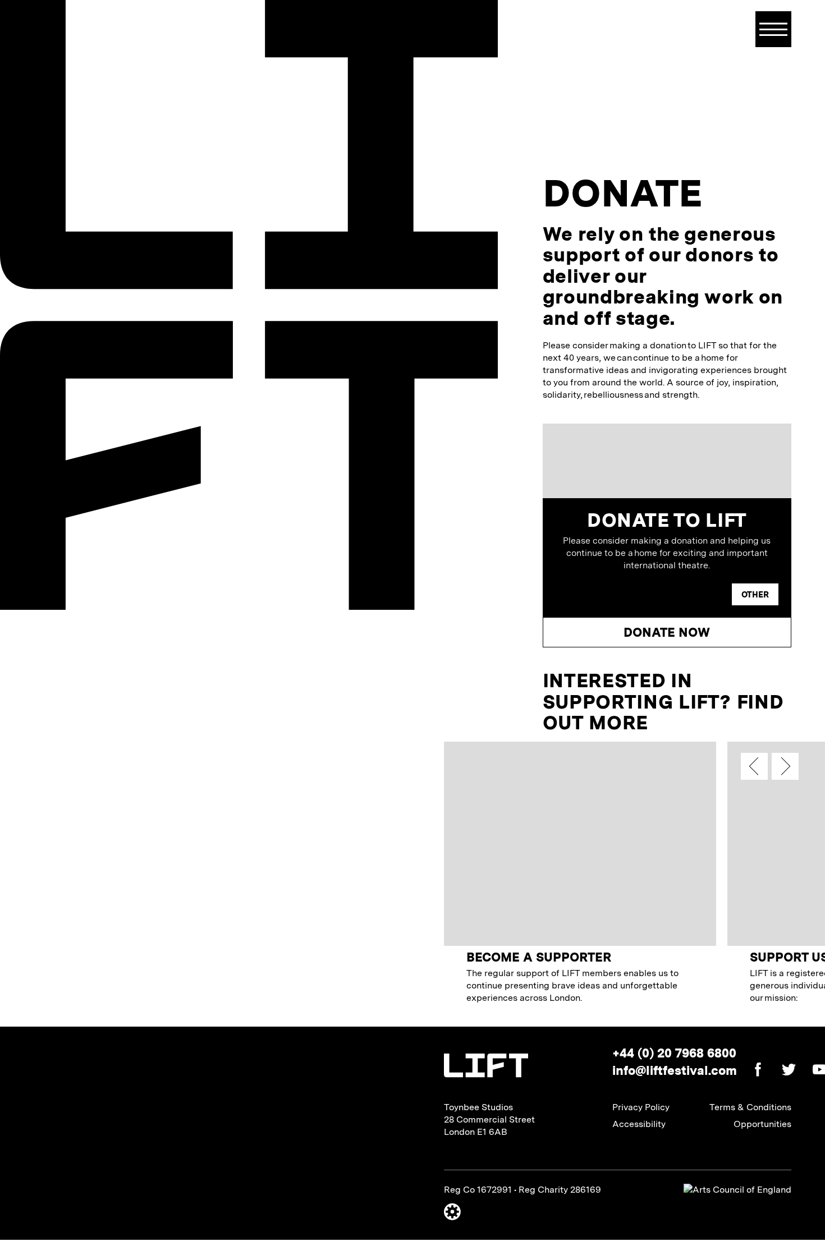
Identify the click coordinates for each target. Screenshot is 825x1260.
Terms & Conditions (750, 1107)
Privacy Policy (641, 1107)
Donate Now (667, 632)
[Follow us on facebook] (752, 1071)
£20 (578, 594)
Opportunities (762, 1124)
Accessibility (639, 1124)
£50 (637, 594)
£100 (696, 594)
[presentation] (754, 766)
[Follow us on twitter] (783, 1071)
